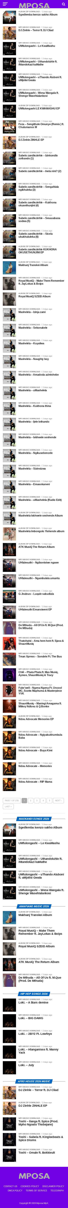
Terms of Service (36, 1190)
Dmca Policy (15, 1190)
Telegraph (57, 1190)
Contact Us (10, 1186)
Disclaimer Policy (53, 1186)
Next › (58, 800)
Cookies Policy (30, 1186)
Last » (8, 806)
